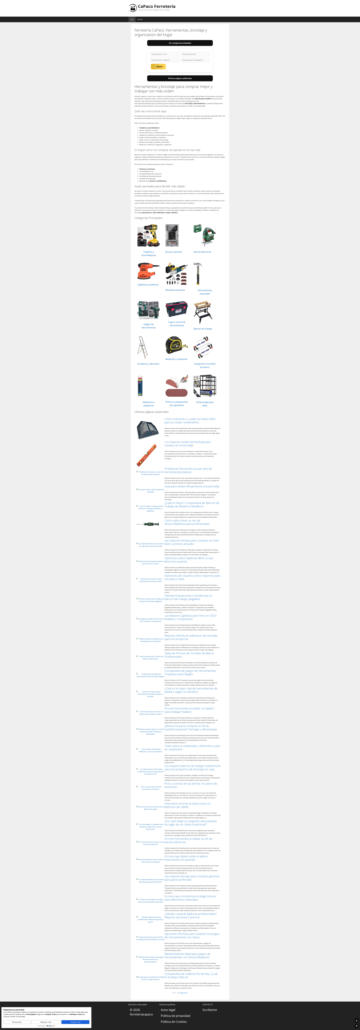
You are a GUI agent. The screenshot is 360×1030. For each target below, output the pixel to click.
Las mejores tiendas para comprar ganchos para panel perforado (192, 877)
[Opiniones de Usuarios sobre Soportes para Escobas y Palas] (150, 580)
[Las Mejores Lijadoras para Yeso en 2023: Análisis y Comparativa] (150, 620)
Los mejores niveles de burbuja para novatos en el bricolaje (188, 443)
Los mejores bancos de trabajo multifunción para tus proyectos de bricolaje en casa (193, 767)
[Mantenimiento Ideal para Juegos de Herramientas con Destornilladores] (150, 959)
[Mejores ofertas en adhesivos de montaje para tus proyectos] (150, 640)
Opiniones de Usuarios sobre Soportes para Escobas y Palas (192, 577)
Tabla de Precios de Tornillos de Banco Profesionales (189, 654)
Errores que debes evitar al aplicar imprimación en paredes (186, 857)
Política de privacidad (175, 1016)
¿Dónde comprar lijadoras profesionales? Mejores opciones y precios (191, 915)
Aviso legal (168, 1010)
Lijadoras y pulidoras (148, 284)
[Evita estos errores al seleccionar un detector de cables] (150, 808)
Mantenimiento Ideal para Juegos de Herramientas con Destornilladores (187, 955)
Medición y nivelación (176, 359)
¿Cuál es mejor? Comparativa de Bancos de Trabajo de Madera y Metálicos (192, 504)
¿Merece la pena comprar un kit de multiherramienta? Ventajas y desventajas (191, 727)
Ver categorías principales (180, 43)
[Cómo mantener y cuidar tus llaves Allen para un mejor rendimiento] (150, 430)
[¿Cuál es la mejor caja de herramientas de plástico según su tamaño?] (150, 694)
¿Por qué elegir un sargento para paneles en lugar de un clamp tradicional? (191, 822)
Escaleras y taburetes (148, 363)
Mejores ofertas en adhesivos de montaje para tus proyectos (191, 637)
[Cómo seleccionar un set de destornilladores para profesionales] (150, 524)
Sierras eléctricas (202, 251)
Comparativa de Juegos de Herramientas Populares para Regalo (190, 672)
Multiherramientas (175, 290)
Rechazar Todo (46, 1022)
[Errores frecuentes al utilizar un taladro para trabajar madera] (150, 712)
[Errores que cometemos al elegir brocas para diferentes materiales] (150, 900)
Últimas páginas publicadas (180, 78)
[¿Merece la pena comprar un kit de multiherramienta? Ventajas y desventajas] (150, 731)
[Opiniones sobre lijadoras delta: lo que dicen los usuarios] (150, 562)
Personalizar (17, 1022)
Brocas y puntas (173, 251)
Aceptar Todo (75, 1022)
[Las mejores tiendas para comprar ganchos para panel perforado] (150, 880)
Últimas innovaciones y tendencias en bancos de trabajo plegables (188, 597)
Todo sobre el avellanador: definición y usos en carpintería (192, 747)
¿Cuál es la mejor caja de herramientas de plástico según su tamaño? (191, 690)
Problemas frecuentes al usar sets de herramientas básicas (188, 470)
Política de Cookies (174, 1022)
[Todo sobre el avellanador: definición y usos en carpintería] (150, 750)
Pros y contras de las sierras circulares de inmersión (191, 785)
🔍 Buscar (158, 66)
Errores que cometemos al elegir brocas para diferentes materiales (190, 897)
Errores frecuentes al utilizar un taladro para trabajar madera (189, 710)
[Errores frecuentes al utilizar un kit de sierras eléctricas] (150, 843)
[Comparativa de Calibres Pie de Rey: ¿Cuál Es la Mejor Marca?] (150, 978)
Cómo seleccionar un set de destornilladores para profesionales (187, 522)
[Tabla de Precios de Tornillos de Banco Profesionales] (150, 657)
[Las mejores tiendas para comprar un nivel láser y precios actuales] (150, 544)
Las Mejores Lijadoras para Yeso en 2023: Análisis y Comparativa (191, 617)
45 (179, 993)
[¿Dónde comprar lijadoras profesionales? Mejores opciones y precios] (150, 919)
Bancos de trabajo (203, 328)
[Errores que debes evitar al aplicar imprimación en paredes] (150, 860)
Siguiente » (184, 993)
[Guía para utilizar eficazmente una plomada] (150, 490)
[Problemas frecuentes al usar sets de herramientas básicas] (150, 473)
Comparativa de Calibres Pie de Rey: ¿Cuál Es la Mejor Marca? (191, 975)
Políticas (140, 19)
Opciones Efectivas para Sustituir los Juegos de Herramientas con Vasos (192, 935)
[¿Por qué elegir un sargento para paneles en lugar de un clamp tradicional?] (150, 826)
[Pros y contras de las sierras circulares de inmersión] (150, 788)
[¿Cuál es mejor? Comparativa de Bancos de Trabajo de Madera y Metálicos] (150, 508)
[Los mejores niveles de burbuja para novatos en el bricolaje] (150, 455)
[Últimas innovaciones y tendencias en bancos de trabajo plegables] (150, 600)
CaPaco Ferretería (157, 6)
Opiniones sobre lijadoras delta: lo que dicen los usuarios (189, 559)
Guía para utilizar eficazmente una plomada (192, 486)
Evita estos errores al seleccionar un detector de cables (187, 805)
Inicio (132, 19)
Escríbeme (209, 1010)
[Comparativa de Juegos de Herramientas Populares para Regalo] (150, 675)
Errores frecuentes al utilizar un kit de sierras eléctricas (188, 840)
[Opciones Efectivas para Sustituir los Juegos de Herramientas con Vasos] (150, 938)
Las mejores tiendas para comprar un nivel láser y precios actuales (192, 542)
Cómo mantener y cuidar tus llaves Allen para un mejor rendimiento (190, 420)
